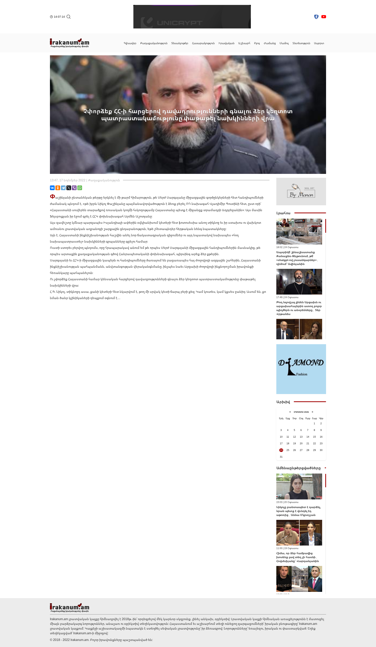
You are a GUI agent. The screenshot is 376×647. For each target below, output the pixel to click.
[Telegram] (63, 187)
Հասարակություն (203, 43)
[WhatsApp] (79, 187)
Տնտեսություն (301, 43)
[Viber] (74, 187)
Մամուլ (284, 43)
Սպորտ (319, 43)
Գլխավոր (130, 43)
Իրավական (226, 43)
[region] (301, 279)
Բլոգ (257, 43)
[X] (68, 187)
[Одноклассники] (57, 187)
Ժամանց (270, 43)
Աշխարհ (244, 43)
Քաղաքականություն (153, 43)
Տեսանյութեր (179, 43)
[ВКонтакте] (52, 187)
